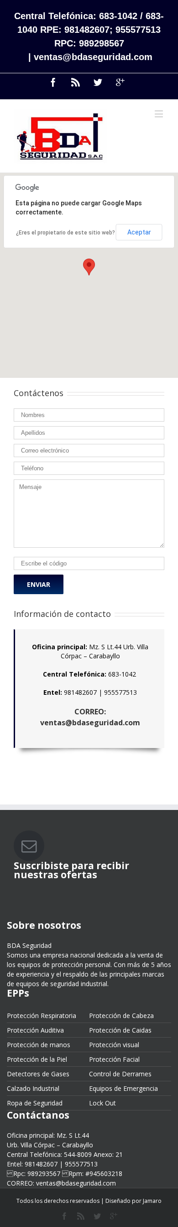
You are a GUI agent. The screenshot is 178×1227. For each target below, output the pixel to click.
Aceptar (139, 232)
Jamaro (152, 1201)
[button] (89, 267)
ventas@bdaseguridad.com (93, 57)
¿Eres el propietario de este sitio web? (65, 232)
